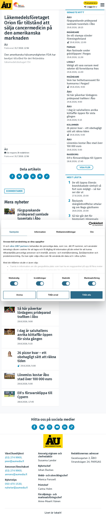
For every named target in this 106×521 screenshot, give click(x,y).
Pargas (71, 47)
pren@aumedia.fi (14, 461)
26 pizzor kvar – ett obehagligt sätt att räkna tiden (84, 131)
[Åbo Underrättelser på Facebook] (34, 427)
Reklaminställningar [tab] (66, 232)
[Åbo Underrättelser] (53, 441)
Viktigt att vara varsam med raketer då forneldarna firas (83, 69)
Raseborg (72, 154)
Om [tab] (92, 232)
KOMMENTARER (14, 191)
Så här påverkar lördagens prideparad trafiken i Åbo (82, 98)
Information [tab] (40, 232)
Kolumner (73, 125)
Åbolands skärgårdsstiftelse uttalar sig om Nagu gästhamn (86, 205)
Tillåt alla (86, 295)
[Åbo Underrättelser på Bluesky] (42, 427)
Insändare (73, 32)
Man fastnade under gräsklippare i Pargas (79, 54)
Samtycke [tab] (14, 232)
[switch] (40, 283)
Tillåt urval (53, 295)
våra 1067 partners (19, 246)
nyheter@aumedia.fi (16, 487)
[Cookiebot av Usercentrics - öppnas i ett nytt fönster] (91, 224)
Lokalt (71, 62)
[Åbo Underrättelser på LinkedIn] (64, 427)
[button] (90, 7)
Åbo (69, 17)
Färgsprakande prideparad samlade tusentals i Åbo (82, 24)
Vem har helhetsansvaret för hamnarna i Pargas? (83, 83)
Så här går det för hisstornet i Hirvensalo (85, 219)
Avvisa (19, 295)
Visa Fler (85, 167)
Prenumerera (91, 3)
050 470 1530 (13, 484)
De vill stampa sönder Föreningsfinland (79, 39)
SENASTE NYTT (75, 12)
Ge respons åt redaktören (18, 152)
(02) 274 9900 (13, 457)
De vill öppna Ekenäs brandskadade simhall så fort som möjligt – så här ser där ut (86, 189)
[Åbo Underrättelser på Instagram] (49, 427)
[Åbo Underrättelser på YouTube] (57, 427)
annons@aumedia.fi (16, 474)
